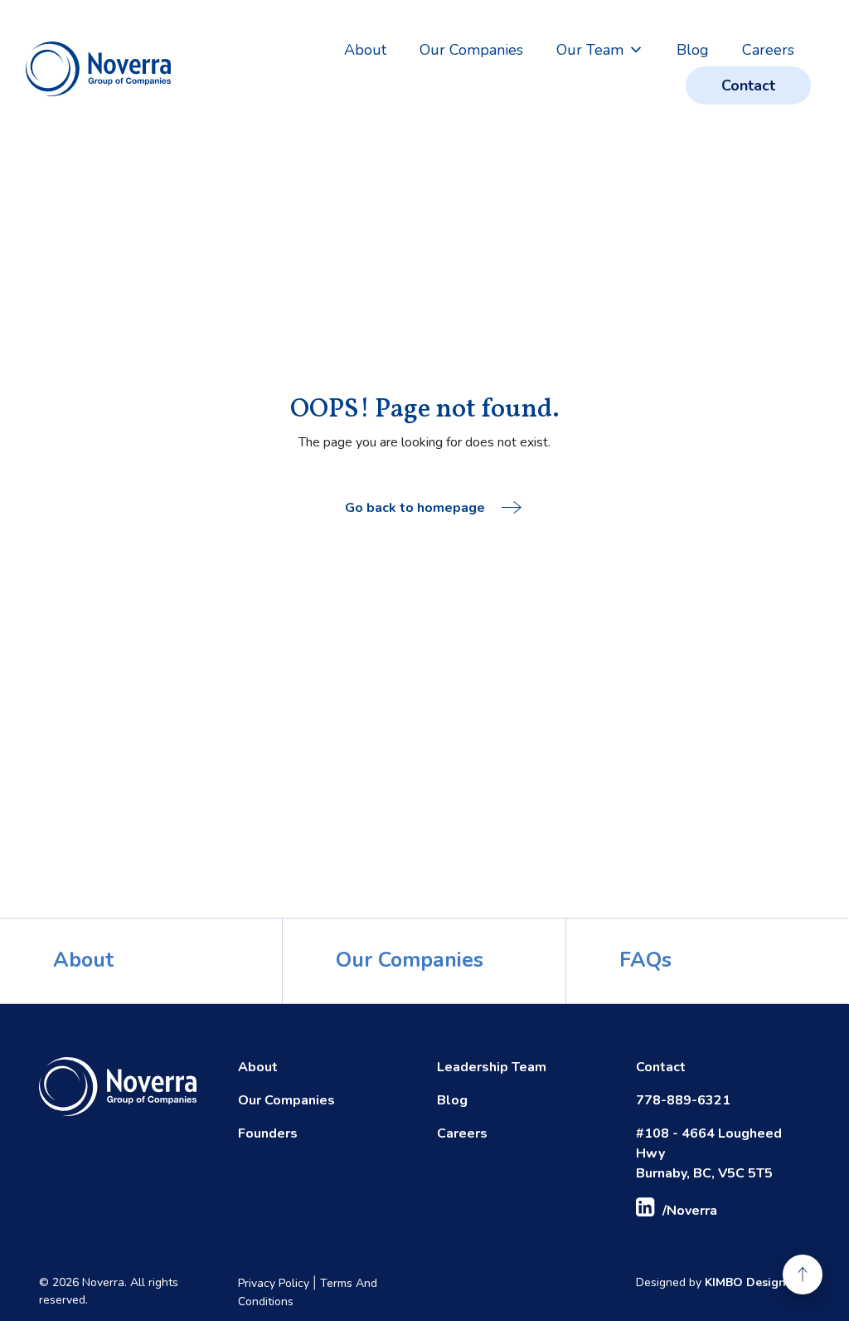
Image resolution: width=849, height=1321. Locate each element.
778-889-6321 (683, 1100)
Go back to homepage (415, 508)
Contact (748, 85)
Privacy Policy (273, 1283)
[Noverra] (98, 68)
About (365, 50)
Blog (693, 50)
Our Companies (471, 50)
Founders (268, 1133)
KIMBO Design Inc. (756, 1282)
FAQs (645, 960)
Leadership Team (491, 1067)
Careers (768, 50)
